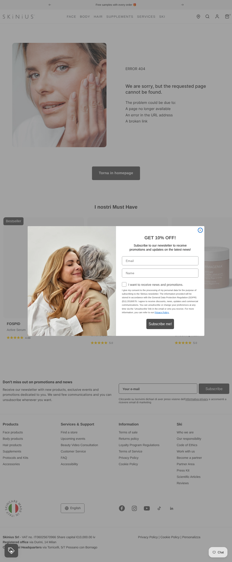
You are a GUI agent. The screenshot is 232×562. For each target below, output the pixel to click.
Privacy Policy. (162, 312)
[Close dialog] (200, 230)
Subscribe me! (160, 324)
